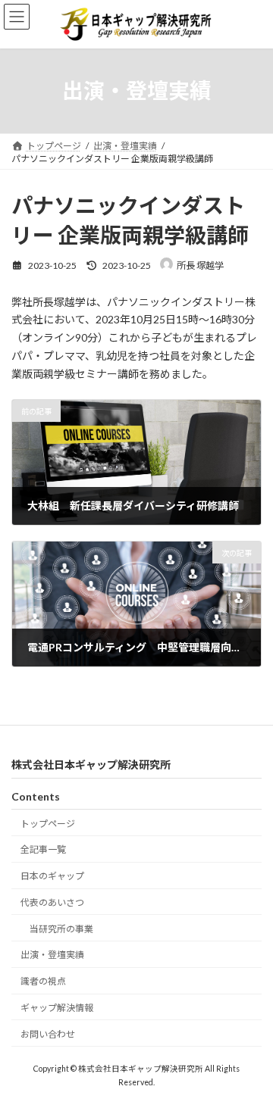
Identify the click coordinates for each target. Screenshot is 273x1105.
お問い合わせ (47, 1033)
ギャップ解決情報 (56, 1007)
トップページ (47, 823)
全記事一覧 (43, 849)
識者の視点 (43, 981)
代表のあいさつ (52, 901)
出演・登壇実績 (52, 954)
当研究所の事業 (61, 928)
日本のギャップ (52, 876)
